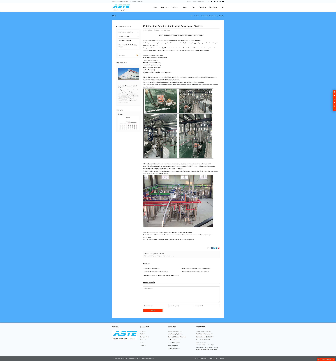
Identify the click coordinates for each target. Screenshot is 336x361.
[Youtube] (223, 1)
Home (155, 7)
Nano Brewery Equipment (175, 334)
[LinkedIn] (215, 1)
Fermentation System (174, 342)
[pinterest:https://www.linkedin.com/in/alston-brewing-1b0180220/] (334, 99)
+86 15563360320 (208, 337)
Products (142, 334)
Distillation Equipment (125, 40)
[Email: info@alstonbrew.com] (334, 109)
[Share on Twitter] (214, 248)
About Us (142, 331)
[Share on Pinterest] (219, 248)
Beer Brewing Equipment (126, 32)
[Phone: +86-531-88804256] (334, 102)
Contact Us (143, 345)
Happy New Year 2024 (158, 253)
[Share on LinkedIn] (216, 248)
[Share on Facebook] (212, 248)
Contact (194, 1)
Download (143, 340)
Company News (144, 337)
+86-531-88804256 (137, 1)
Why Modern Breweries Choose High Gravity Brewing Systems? (162, 275)
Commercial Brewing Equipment (177, 337)
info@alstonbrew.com (122, 1)
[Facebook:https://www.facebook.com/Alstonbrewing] (334, 92)
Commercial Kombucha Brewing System (128, 46)
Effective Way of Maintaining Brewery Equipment (195, 271)
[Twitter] (212, 1)
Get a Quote (201, 1)
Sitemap (211, 358)
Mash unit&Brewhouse (174, 340)
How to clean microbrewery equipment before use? (196, 268)
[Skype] (220, 1)
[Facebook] (209, 1)
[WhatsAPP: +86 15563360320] (334, 106)
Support (142, 342)
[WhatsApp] (217, 1)
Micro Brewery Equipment (175, 331)
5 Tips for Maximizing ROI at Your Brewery (156, 271)
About (189, 1)
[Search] (137, 55)
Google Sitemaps (219, 358)
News (114, 16)
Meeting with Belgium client (151, 268)
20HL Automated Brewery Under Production (161, 256)
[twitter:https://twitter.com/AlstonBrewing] (334, 95)
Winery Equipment (124, 36)
